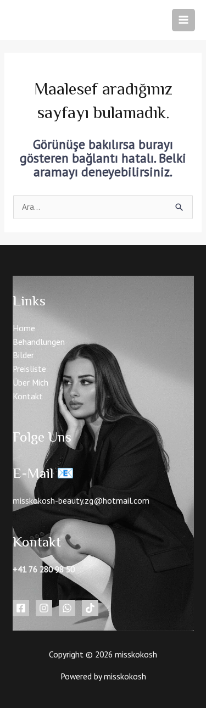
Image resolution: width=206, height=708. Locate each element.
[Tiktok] (90, 608)
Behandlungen (39, 341)
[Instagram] (44, 608)
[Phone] (67, 608)
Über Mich (30, 382)
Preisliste (29, 368)
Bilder (23, 354)
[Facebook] (21, 608)
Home (24, 327)
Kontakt (28, 396)
